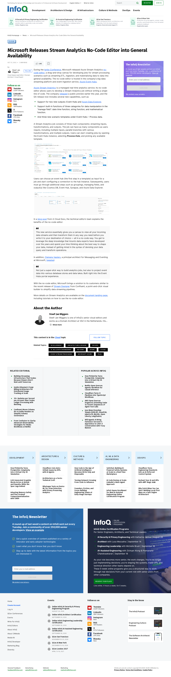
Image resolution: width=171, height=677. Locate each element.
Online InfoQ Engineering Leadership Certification (67, 622)
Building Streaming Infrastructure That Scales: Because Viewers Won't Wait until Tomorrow (25, 379)
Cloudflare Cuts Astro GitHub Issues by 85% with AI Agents (52, 470)
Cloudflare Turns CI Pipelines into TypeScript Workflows (95, 395)
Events (136, 10)
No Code (80, 350)
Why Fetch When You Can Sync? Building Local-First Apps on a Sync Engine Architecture (149, 491)
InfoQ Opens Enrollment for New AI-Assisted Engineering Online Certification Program (116, 493)
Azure (92, 350)
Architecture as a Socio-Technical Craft (53, 479)
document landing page (96, 295)
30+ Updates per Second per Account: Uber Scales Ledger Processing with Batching (24, 401)
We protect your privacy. (135, 94)
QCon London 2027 (60, 649)
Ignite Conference (52, 69)
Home (10, 601)
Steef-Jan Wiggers (16, 71)
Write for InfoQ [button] (88, 3)
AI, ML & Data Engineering (61, 350)
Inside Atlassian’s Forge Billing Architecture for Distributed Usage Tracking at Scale (23, 390)
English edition (75, 3)
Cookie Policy (147, 670)
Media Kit (11, 638)
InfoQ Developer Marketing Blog (14, 644)
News (25, 35)
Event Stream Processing (61, 354)
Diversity (11, 650)
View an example (35, 530)
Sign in (159, 3)
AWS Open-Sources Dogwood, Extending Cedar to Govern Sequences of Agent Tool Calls (96, 404)
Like (40, 64)
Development (38, 10)
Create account (14, 605)
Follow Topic (100, 337)
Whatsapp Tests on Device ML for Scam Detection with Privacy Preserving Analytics (53, 489)
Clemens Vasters (53, 257)
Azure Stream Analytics (45, 87)
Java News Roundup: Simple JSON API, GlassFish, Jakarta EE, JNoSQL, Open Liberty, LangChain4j (96, 413)
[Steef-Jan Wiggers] (9, 71)
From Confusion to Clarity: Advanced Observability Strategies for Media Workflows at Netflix (25, 424)
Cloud (12, 41)
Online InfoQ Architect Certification (66, 615)
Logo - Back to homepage (18, 9)
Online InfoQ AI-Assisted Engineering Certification (67, 630)
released (64, 94)
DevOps (126, 10)
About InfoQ (12, 630)
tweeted (50, 260)
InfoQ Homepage (13, 35)
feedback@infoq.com (15, 670)
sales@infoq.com (31, 670)
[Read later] (48, 63)
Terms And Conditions (134, 670)
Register (147, 3)
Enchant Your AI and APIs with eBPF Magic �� (148, 481)
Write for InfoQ (13, 622)
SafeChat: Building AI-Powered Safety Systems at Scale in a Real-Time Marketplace (117, 471)
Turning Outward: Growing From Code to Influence (85, 481)
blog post (42, 219)
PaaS (100, 354)
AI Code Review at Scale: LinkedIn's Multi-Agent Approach (117, 482)
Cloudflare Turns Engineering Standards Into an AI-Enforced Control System (147, 471)
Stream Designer (62, 286)
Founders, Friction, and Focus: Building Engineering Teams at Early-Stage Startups (84, 491)
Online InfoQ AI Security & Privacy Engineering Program (66, 608)
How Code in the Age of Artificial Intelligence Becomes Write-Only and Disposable (84, 471)
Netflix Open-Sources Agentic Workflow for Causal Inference (93, 388)
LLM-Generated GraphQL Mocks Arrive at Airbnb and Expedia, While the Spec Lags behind (21, 483)
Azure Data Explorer (91, 102)
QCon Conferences (15, 613)
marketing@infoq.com (68, 670)
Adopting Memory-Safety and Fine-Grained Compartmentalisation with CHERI (21, 495)
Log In (10, 609)
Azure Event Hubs (88, 81)
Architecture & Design (61, 10)
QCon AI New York (59, 643)
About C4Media (14, 634)
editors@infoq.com (49, 670)
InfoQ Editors (13, 626)
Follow (28, 71)
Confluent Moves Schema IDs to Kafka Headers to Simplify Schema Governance (24, 413)
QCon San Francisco (60, 637)
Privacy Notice (119, 670)
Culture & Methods (108, 10)
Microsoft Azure (85, 354)
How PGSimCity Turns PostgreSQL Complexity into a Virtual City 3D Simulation (94, 379)
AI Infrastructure (85, 10)
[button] (143, 88)
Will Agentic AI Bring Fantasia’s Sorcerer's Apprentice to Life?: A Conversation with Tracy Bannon (95, 424)
